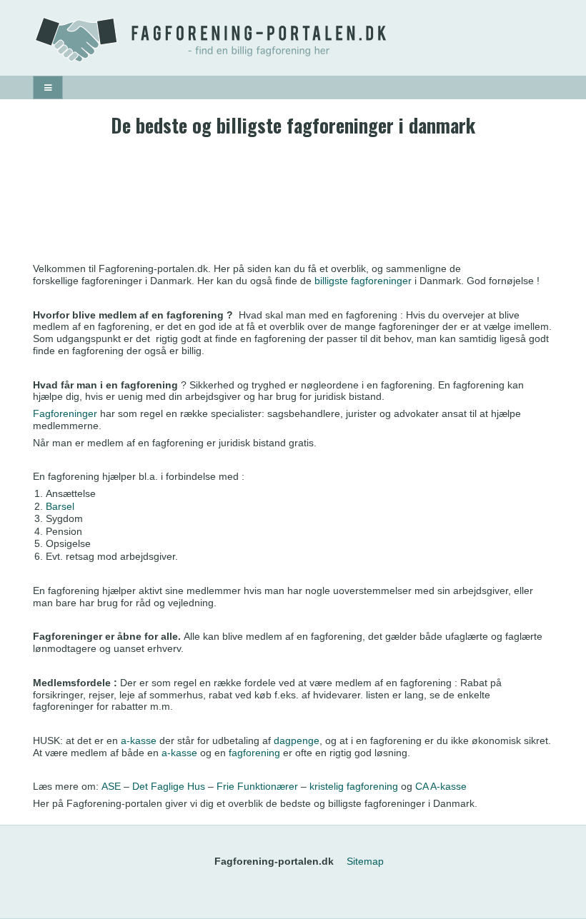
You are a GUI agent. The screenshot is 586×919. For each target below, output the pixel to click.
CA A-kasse (441, 786)
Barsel (60, 506)
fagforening (254, 752)
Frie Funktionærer (257, 786)
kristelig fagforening (355, 786)
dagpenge (296, 740)
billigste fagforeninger (363, 280)
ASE (111, 786)
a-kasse (139, 740)
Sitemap (365, 861)
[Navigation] (48, 87)
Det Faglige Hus (168, 786)
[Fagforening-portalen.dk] (293, 40)
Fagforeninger (65, 413)
